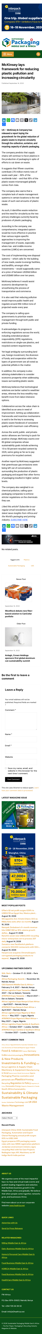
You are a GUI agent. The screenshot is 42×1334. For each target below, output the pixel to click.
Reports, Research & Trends (30, 1086)
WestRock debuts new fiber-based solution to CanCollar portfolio (19, 614)
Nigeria (32, 1073)
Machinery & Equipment (14, 1070)
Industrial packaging (15, 1055)
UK (29, 1102)
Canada (30, 1045)
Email (8, 745)
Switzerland (11, 1102)
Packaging (6, 1076)
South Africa (8, 1089)
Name (8, 734)
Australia (24, 1045)
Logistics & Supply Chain (19, 1067)
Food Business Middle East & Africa (17, 1263)
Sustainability (20, 1089)
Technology (19, 1102)
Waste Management (13, 1105)
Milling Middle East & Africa (14, 1243)
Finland (32, 1048)
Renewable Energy (13, 1086)
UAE (26, 1102)
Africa (3, 1045)
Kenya (4, 1067)
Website (9, 757)
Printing (29, 1079)
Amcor (8, 1045)
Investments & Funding (19, 1063)
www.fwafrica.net (17, 1205)
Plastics (26, 560)
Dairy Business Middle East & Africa (17, 1248)
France (24, 1051)
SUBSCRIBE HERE (18, 519)
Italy (37, 1064)
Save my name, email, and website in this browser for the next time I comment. (22, 771)
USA (32, 566)
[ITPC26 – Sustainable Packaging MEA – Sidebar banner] (18, 898)
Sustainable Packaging (16, 566)
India (4, 1055)
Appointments (15, 1045)
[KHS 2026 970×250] (21, 542)
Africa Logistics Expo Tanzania (16, 990)
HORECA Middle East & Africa (15, 1268)
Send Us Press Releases (12, 1228)
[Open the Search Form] (38, 54)
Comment (10, 710)
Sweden (4, 1102)
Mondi (19, 1073)
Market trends (13, 1073)
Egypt (27, 1048)
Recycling (6, 1083)
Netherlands (25, 1073)
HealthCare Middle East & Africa (16, 1280)
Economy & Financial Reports (15, 1048)
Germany (32, 1051)
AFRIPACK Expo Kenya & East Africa (18, 1007)
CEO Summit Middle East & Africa (17, 984)
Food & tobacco (12, 1050)
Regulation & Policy (20, 1083)
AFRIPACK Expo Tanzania (13, 996)
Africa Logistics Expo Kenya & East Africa (20, 1001)
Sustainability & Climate (20, 1093)
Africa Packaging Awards (13, 979)
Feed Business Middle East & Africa (17, 1274)
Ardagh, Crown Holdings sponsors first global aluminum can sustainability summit (20, 658)
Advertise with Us (9, 1223)
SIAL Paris (6, 973)
